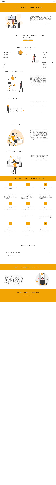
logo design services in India (43, 17)
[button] (54, 2)
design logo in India (7, 209)
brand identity (37, 85)
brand (46, 155)
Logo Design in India (44, 196)
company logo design (8, 229)
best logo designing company (40, 16)
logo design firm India (30, 229)
